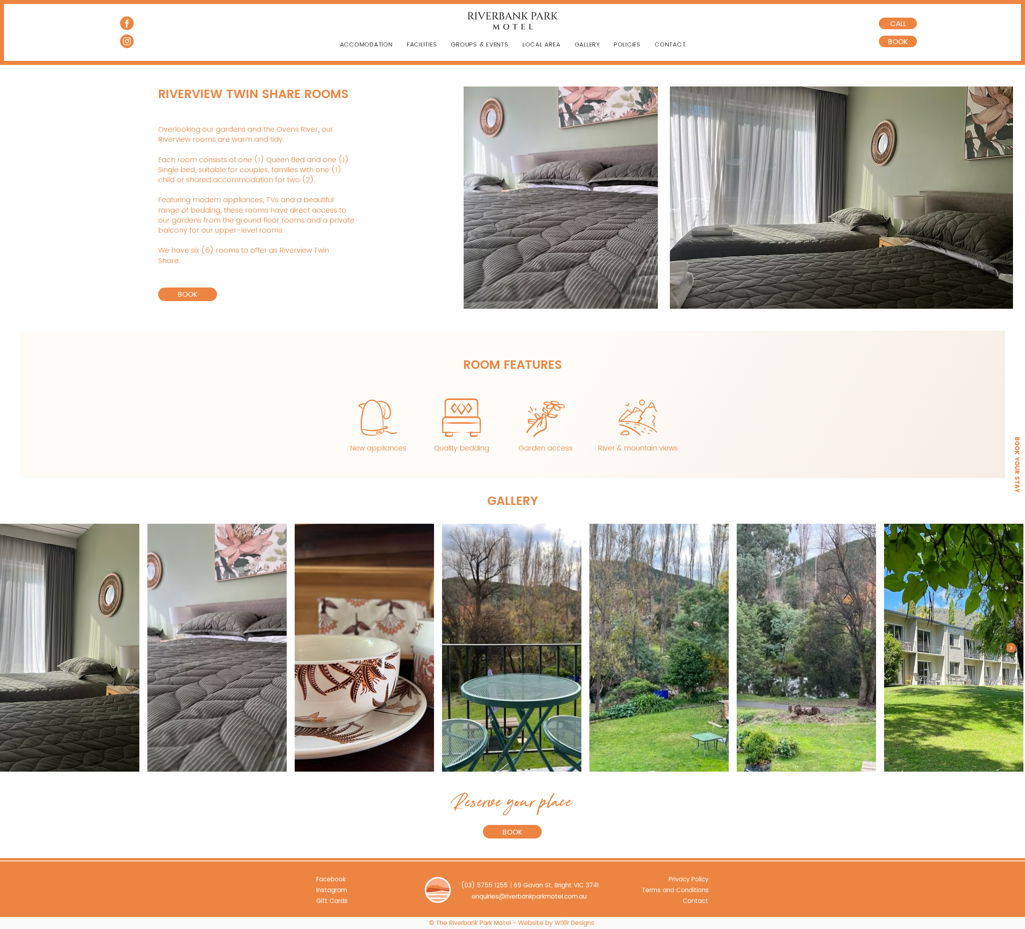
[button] (898, 41)
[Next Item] (1011, 647)
